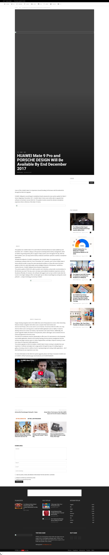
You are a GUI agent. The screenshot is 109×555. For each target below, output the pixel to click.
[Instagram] (104, 1)
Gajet (25, 152)
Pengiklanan (75, 550)
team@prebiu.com (47, 544)
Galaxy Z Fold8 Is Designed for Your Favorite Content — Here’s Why (40, 435)
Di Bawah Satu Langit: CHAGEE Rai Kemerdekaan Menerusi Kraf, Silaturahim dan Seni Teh (23, 435)
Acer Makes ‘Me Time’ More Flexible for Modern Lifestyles (82, 324)
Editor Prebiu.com (77, 232)
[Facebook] (101, 1)
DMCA (93, 550)
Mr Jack (21, 172)
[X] (106, 1)
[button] (107, 4)
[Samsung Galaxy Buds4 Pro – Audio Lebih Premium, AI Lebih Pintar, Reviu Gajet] (58, 427)
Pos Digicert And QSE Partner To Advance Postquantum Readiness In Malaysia (81, 276)
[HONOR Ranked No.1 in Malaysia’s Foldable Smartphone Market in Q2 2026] (82, 245)
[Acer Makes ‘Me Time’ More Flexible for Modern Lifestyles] (82, 316)
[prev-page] (16, 439)
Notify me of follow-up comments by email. (25, 477)
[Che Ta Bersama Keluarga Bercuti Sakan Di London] (46, 520)
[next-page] (18, 439)
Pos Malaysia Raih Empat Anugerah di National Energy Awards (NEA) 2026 (81, 228)
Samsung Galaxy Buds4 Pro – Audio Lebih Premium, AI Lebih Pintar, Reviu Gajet (57, 435)
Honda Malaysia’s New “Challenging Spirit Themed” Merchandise (57, 513)
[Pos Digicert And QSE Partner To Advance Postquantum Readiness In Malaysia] (82, 269)
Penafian (88, 550)
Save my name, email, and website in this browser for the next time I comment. (35, 474)
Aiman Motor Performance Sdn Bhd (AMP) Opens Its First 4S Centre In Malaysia (55, 412)
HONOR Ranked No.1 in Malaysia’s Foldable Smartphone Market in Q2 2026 (80, 251)
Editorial (69, 550)
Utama (16, 7)
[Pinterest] (23, 179)
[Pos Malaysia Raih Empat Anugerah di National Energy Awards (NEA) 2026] (82, 222)
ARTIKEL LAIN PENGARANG (34, 418)
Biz (20, 7)
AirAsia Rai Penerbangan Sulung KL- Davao (26, 412)
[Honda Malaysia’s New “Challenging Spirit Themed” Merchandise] (46, 513)
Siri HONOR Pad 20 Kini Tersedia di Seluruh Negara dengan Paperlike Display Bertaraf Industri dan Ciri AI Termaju (81, 298)
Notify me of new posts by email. (23, 479)
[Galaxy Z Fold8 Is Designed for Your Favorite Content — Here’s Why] (41, 427)
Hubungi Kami (82, 550)
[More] (30, 179)
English (21, 152)
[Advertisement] (54, 20)
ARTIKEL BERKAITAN (21, 418)
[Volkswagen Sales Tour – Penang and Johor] (46, 506)
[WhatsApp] (26, 179)
